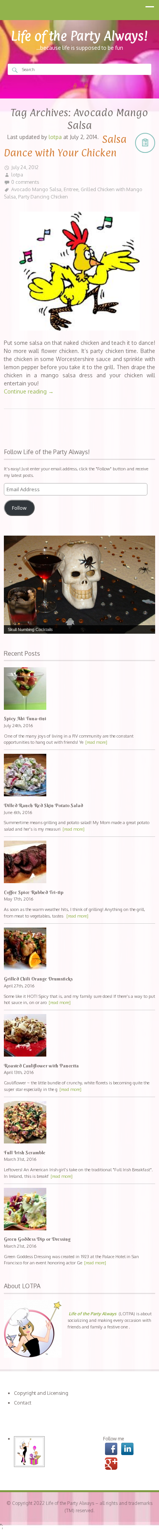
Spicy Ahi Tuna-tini (25, 718)
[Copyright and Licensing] (75, 86)
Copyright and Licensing (41, 1393)
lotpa (17, 174)
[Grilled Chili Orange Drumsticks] (79, 950)
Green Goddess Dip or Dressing (37, 1239)
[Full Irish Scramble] (79, 1123)
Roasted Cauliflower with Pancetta (41, 1066)
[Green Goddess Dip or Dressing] (79, 1210)
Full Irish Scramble (25, 1152)
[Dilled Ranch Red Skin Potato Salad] (79, 776)
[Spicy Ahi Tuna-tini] (79, 689)
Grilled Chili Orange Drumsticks (38, 979)
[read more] (96, 742)
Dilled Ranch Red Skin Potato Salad (43, 805)
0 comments (25, 182)
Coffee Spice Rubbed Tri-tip (33, 892)
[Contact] (86, 86)
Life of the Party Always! (79, 36)
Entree (71, 189)
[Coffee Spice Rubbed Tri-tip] (79, 863)
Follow (19, 508)
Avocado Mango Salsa (36, 189)
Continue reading (29, 391)
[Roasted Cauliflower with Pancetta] (79, 1036)
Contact (22, 1402)
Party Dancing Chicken (43, 196)
